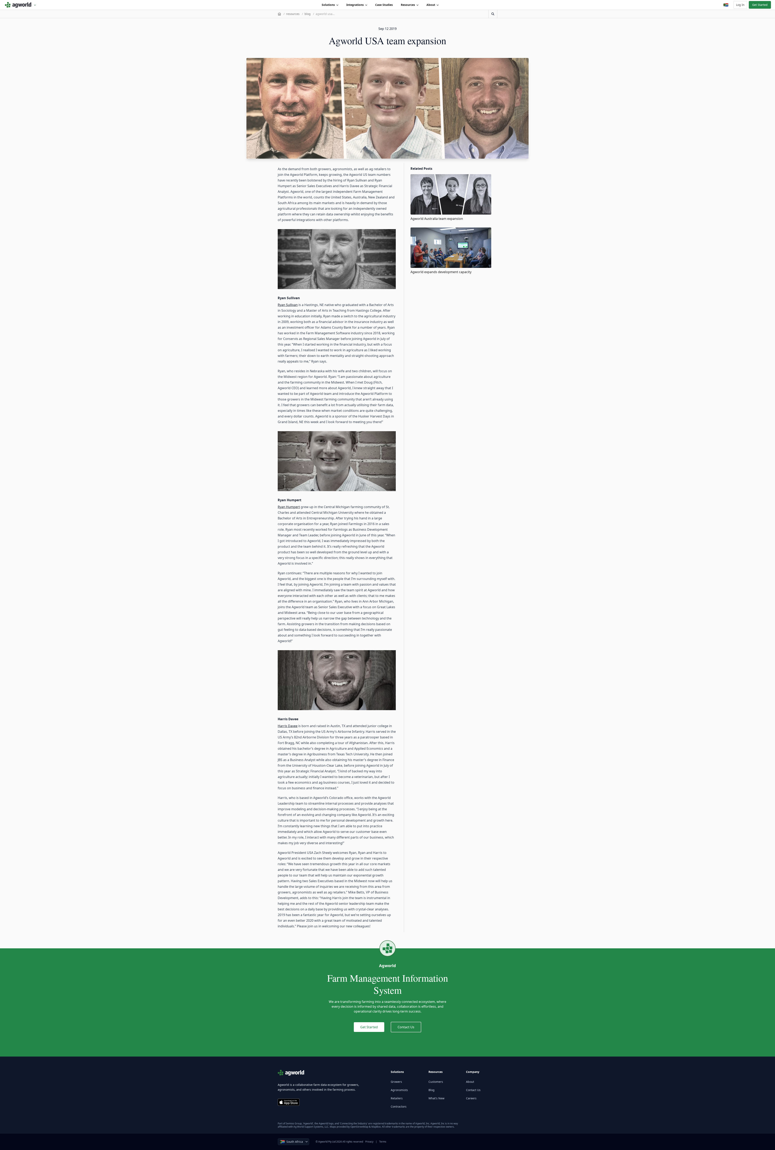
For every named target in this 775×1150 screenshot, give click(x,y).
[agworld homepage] (20, 5)
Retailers (397, 1098)
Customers (435, 1082)
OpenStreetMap (359, 1126)
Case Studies (384, 5)
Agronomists (399, 1090)
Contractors (398, 1106)
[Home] (279, 14)
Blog (431, 1090)
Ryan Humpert (289, 507)
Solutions (328, 5)
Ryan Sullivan (288, 305)
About (430, 5)
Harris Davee (287, 726)
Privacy (369, 1141)
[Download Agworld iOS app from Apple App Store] (289, 1102)
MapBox (376, 1126)
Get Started (760, 5)
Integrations (355, 5)
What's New (436, 1098)
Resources (408, 5)
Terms (382, 1141)
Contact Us (406, 1027)
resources (293, 14)
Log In (740, 5)
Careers (471, 1098)
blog (308, 14)
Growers (396, 1082)
